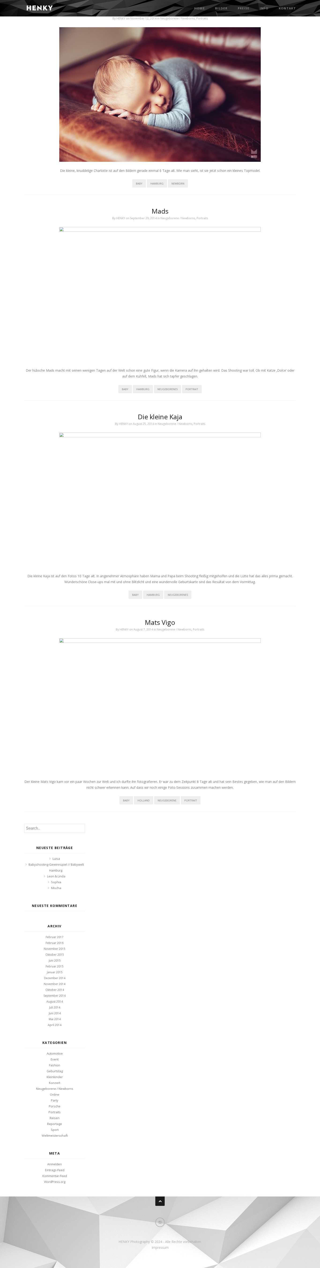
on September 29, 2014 (141, 218)
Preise (243, 8)
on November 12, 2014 (141, 18)
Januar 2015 (55, 972)
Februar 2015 (54, 966)
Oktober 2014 (54, 990)
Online (54, 1094)
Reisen (55, 1118)
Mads (160, 211)
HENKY (120, 18)
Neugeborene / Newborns (177, 18)
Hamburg (157, 183)
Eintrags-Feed (54, 1170)
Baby (139, 183)
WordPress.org (54, 1182)
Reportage (54, 1124)
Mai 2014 (55, 1019)
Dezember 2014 (54, 978)
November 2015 (54, 949)
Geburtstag (55, 1071)
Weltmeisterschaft (55, 1135)
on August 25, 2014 (142, 424)
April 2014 (54, 1025)
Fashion (54, 1065)
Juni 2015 (55, 960)
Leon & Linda (56, 876)
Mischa (56, 888)
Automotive (55, 1053)
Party (54, 1100)
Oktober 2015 (54, 955)
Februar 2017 (54, 937)
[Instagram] (160, 1222)
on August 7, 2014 (141, 629)
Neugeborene (167, 800)
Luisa (56, 859)
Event (55, 1059)
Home (199, 8)
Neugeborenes (167, 389)
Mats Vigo (160, 622)
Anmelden (54, 1164)
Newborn (177, 183)
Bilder (221, 8)
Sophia (56, 882)
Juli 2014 (54, 1007)
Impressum (160, 1247)
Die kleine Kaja (160, 416)
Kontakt (287, 8)
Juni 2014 (55, 1013)
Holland (144, 800)
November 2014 (54, 984)
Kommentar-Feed (54, 1176)
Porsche (54, 1106)
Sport (55, 1130)
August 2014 (54, 1002)
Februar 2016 (54, 943)
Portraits (202, 18)
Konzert (54, 1083)
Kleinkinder (55, 1077)
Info (264, 8)
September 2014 (55, 996)
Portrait (192, 389)
